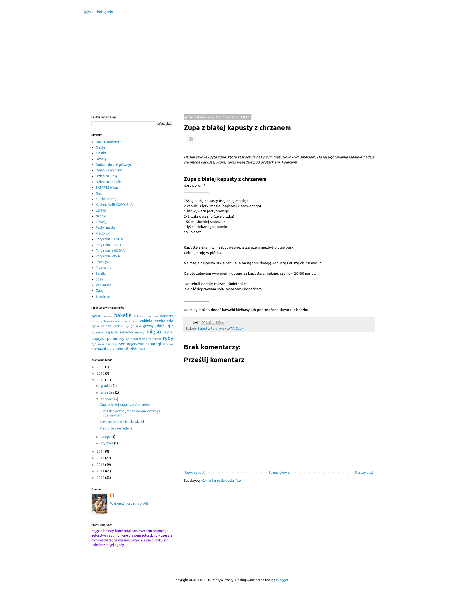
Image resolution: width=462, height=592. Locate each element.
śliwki (142, 349)
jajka (170, 326)
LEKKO (101, 210)
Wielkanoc (103, 285)
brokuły (96, 321)
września (108, 392)
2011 (101, 471)
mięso (154, 331)
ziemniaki (122, 349)
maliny (139, 332)
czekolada (164, 321)
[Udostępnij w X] (212, 322)
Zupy (239, 328)
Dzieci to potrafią (109, 182)
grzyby (148, 326)
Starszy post (363, 473)
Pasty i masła (105, 227)
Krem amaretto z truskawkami (122, 422)
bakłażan (139, 316)
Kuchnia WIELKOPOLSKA (114, 205)
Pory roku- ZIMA (108, 256)
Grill (99, 193)
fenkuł (118, 326)
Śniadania (103, 296)
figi (127, 326)
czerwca (107, 399)
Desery (101, 159)
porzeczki (140, 338)
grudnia (107, 386)
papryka (98, 338)
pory (129, 339)
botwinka (166, 316)
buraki (126, 321)
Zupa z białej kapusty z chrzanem (125, 405)
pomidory (115, 338)
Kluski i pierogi (106, 199)
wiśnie (111, 349)
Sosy (99, 279)
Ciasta (100, 147)
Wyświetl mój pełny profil (129, 503)
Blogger (282, 580)
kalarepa (97, 332)
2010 (101, 478)
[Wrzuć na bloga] (208, 322)
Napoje (101, 216)
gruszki (136, 326)
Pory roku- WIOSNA (110, 251)
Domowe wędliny (109, 170)
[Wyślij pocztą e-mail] (203, 322)
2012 (101, 465)
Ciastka (101, 153)
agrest (95, 316)
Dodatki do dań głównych (115, 165)
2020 (101, 367)
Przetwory (103, 268)
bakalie (122, 315)
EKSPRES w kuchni (109, 187)
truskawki (98, 349)
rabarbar (155, 338)
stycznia (107, 443)
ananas (107, 316)
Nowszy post (195, 473)
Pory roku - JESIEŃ (109, 239)
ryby (168, 338)
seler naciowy (107, 344)
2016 (101, 373)
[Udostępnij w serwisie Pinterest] (221, 322)
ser (122, 343)
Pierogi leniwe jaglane (116, 428)
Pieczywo (103, 233)
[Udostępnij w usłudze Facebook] (217, 322)
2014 (101, 451)
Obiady (101, 222)
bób (135, 321)
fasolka (106, 326)
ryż (93, 344)
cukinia (146, 321)
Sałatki (101, 273)
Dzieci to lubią (106, 176)
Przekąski (103, 262)
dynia (95, 326)
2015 (101, 380)
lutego (106, 437)
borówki (153, 316)
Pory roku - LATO (222, 328)
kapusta (203, 328)
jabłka (160, 326)
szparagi (153, 343)
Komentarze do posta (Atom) (223, 480)
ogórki (168, 332)
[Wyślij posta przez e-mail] (195, 322)
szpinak (168, 344)
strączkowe (135, 344)
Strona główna (279, 473)
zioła (133, 349)
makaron (126, 332)
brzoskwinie (111, 321)
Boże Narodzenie (109, 142)
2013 (101, 458)
